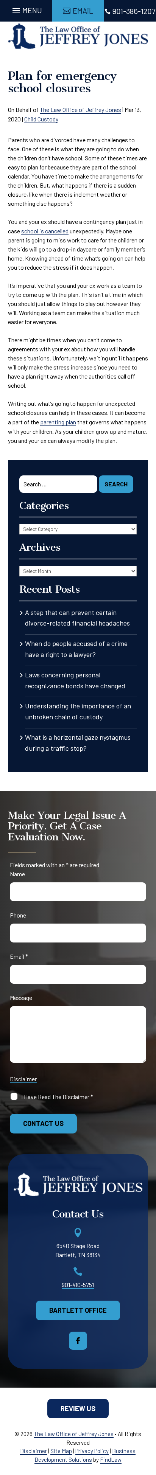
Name (17, 873)
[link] (78, 36)
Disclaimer (23, 1078)
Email (19, 956)
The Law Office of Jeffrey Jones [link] (80, 109)
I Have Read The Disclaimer (57, 1096)
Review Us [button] (78, 1408)
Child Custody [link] (41, 119)
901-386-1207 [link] (133, 11)
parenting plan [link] (58, 421)
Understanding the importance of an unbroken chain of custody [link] (78, 711)
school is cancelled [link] (45, 230)
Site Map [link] (61, 1450)
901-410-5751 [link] (78, 1284)
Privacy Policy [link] (92, 1450)
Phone (18, 915)
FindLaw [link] (111, 1459)
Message (21, 997)
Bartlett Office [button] (78, 1310)
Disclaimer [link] (33, 1450)
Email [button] (83, 10)
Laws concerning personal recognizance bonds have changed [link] (75, 680)
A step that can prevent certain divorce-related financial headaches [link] (77, 617)
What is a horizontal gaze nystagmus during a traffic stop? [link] (78, 742)
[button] (26, 9)
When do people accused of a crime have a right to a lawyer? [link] (76, 648)
